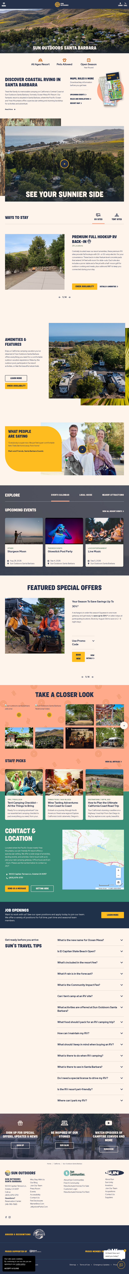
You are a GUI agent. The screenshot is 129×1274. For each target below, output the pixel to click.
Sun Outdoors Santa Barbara (64, 48)
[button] (80, 99)
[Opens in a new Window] (36, 1251)
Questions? (10, 1198)
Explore (12, 495)
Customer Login (70, 1189)
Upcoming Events (20, 510)
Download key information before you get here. (81, 84)
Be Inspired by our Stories (64, 1134)
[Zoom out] (118, 875)
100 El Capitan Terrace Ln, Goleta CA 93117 (27, 874)
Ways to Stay (16, 218)
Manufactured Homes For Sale (76, 1186)
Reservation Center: (13, 1201)
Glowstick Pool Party (60, 551)
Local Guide (85, 495)
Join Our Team (36, 1185)
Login (120, 5)
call (125, 5)
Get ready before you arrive (22, 939)
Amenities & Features (15, 342)
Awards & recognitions (18, 1235)
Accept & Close (11, 1268)
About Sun (109, 1179)
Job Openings (17, 910)
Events (33, 1191)
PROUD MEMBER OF (94, 1252)
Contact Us (35, 1197)
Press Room (35, 1188)
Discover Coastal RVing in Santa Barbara (33, 82)
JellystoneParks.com (39, 1207)
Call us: (8, 1192)
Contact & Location (20, 835)
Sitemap (73, 1265)
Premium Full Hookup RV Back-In (94, 239)
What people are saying (19, 434)
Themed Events (55, 548)
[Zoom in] (118, 870)
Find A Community (71, 1183)
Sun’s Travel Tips (23, 946)
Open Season (89, 64)
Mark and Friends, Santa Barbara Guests (25, 451)
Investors (109, 1185)
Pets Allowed (64, 64)
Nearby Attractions (113, 495)
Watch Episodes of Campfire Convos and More (109, 1136)
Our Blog (34, 1182)
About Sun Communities (74, 1180)
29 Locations (77, 246)
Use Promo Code (79, 642)
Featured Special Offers (64, 588)
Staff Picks (15, 761)
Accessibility (35, 1194)
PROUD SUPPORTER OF (16, 1252)
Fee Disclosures (36, 1200)
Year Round (88, 67)
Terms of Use (85, 1265)
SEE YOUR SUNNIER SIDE (64, 194)
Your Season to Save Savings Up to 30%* (93, 604)
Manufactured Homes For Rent (76, 1192)
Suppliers (109, 1197)
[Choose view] (118, 882)
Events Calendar (60, 495)
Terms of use (103, 888)
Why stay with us (37, 1179)
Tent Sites (117, 219)
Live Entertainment (97, 548)
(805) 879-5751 (16, 877)
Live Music (94, 551)
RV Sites (98, 219)
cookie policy (20, 1264)
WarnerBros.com (37, 1203)
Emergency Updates (101, 1265)
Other (10, 548)
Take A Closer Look (64, 695)
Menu (4, 6)
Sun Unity (109, 1182)
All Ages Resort (40, 64)
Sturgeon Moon (17, 551)
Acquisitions (110, 1191)
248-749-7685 (11, 1204)
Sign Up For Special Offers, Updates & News (20, 1134)
